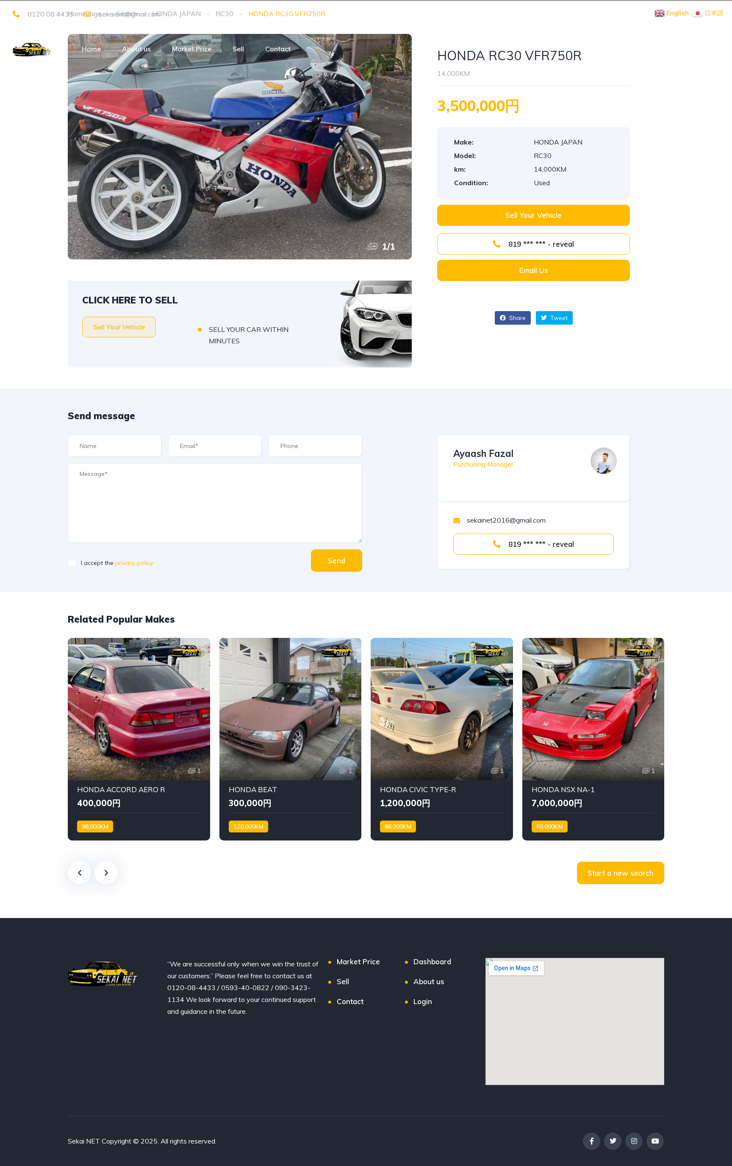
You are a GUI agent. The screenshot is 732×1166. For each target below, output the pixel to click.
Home (91, 49)
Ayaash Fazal (483, 453)
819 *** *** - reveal (540, 243)
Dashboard (432, 961)
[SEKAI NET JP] (32, 49)
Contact (278, 49)
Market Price (191, 49)
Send (336, 560)
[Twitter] (612, 1141)
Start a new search (621, 872)
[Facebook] (591, 1141)
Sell (238, 49)
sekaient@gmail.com (129, 14)
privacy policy (134, 563)
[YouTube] (655, 1141)
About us (136, 49)
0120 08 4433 (49, 14)
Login (422, 1001)
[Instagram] (634, 1141)
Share (516, 318)
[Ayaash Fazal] (604, 461)
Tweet (558, 318)
